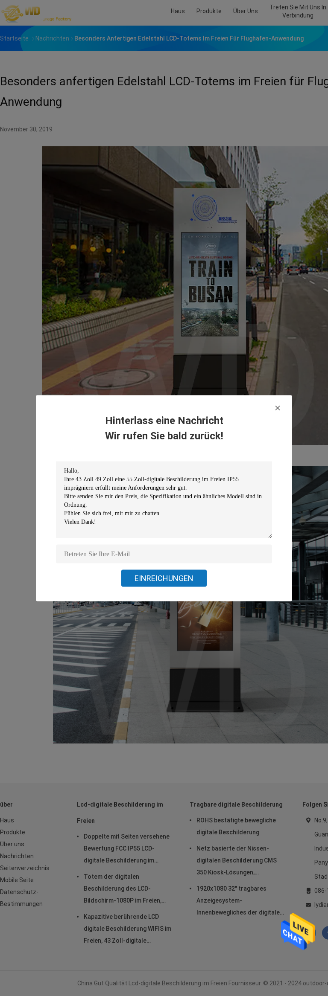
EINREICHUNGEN (164, 577)
